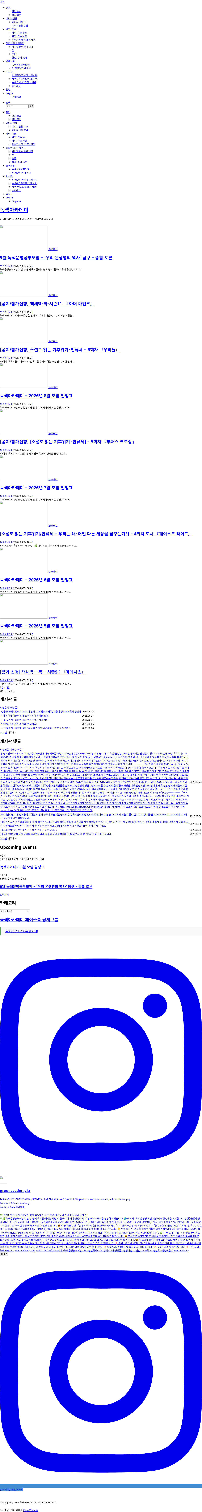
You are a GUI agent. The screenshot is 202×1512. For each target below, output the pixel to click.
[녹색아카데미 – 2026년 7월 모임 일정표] (24, 479)
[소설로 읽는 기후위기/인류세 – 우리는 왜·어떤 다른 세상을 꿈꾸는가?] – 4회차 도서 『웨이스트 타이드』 (96, 534)
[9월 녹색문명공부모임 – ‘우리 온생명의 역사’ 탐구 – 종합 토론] (24, 249)
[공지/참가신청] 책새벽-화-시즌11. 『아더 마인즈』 (47, 303)
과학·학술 (11, 29)
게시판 (9, 71)
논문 (14, 54)
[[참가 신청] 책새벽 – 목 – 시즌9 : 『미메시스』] (24, 663)
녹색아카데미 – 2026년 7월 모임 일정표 (36, 488)
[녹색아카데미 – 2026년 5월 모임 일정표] (24, 617)
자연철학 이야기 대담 (22, 47)
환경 (8, 7)
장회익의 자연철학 (15, 43)
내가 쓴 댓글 (15, 749)
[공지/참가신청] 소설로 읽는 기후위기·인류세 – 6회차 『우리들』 (60, 349)
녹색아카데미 (14, 209)
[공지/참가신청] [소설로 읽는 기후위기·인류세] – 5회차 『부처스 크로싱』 (68, 441)
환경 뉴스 (16, 11)
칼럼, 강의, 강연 (20, 57)
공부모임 (10, 61)
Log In (9, 93)
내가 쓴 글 (12, 707)
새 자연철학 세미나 (21, 68)
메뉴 (2, 2)
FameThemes (30, 1510)
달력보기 (4, 894)
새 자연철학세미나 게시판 (24, 75)
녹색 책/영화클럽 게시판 (24, 82)
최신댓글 (4, 749)
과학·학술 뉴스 (19, 32)
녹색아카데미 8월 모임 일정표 (22, 866)
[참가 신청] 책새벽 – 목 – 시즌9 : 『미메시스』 (43, 672)
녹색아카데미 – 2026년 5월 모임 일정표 (36, 626)
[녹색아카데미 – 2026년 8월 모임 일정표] (24, 387)
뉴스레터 (16, 86)
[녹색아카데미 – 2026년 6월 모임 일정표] (24, 571)
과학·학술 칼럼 (19, 36)
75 (8, 687)
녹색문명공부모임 (21, 64)
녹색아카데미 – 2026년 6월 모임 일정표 (36, 580)
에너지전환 (11, 18)
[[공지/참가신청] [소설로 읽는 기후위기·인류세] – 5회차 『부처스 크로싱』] (24, 433)
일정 (8, 89)
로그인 (3, 732)
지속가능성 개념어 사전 (23, 39)
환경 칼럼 (16, 15)
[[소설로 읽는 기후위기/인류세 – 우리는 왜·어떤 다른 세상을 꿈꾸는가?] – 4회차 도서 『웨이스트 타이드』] (24, 525)
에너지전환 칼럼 (20, 25)
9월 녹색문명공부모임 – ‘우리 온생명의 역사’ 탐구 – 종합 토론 (56, 257)
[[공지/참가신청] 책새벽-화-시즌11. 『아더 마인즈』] (24, 295)
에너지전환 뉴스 (20, 22)
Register (16, 96)
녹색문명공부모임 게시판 (24, 79)
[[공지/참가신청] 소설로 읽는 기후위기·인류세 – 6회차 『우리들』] (24, 341)
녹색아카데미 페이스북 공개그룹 (29, 919)
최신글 (3, 707)
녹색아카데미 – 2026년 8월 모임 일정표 (36, 395)
